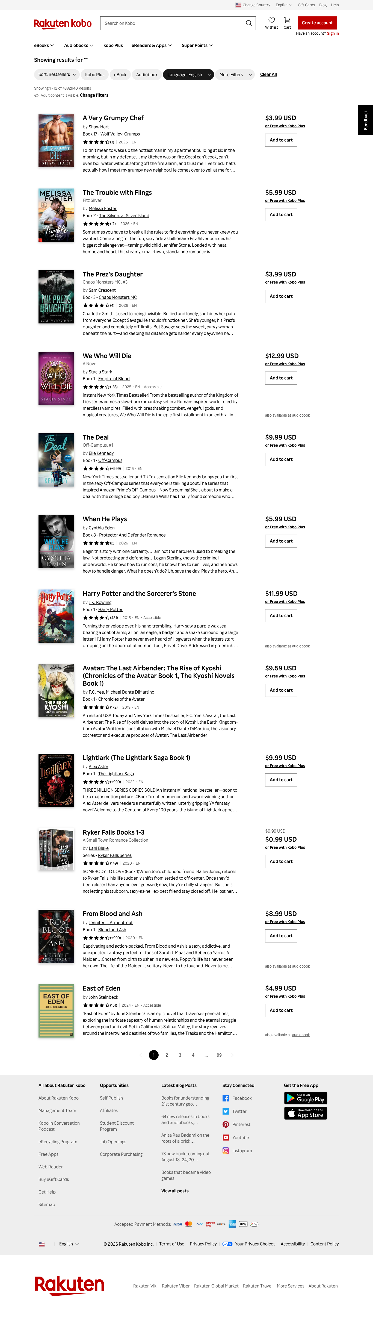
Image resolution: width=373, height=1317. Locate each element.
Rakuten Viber (176, 1286)
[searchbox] (173, 23)
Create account (317, 22)
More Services (290, 1286)
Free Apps (48, 1154)
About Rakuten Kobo (59, 1098)
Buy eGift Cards (54, 1179)
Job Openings (113, 1141)
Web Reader (51, 1166)
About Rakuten (323, 1286)
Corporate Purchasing (121, 1154)
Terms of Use (171, 1244)
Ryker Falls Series (115, 855)
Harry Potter (110, 609)
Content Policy (324, 1244)
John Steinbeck (103, 997)
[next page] (232, 1055)
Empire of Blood (114, 378)
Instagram (242, 1150)
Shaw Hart (99, 126)
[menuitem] (45, 45)
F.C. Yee (96, 692)
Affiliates (109, 1110)
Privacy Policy (203, 1244)
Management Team (57, 1110)
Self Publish (111, 1098)
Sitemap (47, 1204)
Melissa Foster (103, 208)
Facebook (242, 1098)
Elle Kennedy (101, 453)
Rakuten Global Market (216, 1286)
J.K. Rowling (100, 602)
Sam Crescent (102, 290)
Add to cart (281, 140)
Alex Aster (98, 766)
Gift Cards (306, 4)
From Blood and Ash (113, 913)
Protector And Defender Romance (132, 535)
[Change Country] (41, 1244)
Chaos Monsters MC (118, 297)
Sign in (333, 33)
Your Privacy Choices (255, 1244)
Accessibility (293, 1244)
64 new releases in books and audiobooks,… (185, 1119)
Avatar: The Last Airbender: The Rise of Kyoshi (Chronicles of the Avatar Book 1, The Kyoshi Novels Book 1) (159, 675)
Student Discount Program (117, 1126)
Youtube (240, 1137)
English (66, 1244)
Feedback (365, 120)
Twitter (239, 1111)
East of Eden (101, 988)
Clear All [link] (268, 74)
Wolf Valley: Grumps (120, 134)
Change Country (256, 4)
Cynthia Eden (102, 528)
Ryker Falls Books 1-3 (113, 832)
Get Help (47, 1192)
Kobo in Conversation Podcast (59, 1126)
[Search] (249, 23)
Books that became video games (186, 1175)
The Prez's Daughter (113, 274)
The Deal (96, 437)
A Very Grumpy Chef (113, 118)
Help (335, 4)
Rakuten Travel (258, 1286)
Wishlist (271, 27)
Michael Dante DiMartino (130, 692)
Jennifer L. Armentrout (111, 922)
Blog (323, 4)
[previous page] (141, 1055)
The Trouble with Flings (117, 192)
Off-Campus (110, 460)
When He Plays (105, 519)
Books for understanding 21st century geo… (185, 1101)
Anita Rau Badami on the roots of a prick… (185, 1138)
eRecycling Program (58, 1141)
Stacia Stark (100, 372)
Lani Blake (99, 848)
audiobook (301, 415)
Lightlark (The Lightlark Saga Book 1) (136, 757)
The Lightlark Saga (116, 773)
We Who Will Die (107, 356)
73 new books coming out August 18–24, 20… (185, 1156)
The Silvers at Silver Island (124, 215)
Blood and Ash (112, 929)
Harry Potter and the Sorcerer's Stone (139, 593)
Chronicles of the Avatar (121, 699)
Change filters (94, 95)
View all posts (175, 1191)
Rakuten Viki (145, 1286)
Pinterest (241, 1124)
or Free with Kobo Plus (285, 125)
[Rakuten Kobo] (62, 24)
